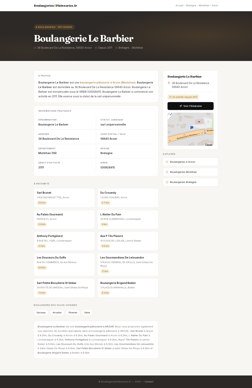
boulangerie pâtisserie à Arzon (100, 82)
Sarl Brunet (44, 192)
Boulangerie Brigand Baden (118, 283)
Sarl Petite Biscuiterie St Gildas (56, 283)
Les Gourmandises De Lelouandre (122, 257)
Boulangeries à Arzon (182, 161)
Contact (149, 381)
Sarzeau (41, 312)
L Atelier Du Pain (110, 214)
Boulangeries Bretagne (183, 182)
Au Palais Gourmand (50, 214)
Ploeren (73, 312)
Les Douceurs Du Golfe (51, 257)
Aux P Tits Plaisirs (111, 236)
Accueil (180, 5)
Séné (87, 312)
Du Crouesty (108, 192)
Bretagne (191, 5)
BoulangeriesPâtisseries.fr (55, 5)
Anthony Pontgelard (50, 236)
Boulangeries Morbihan (183, 171)
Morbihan (204, 5)
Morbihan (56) (47, 153)
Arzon (215, 5)
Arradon (57, 312)
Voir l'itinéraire (192, 105)
